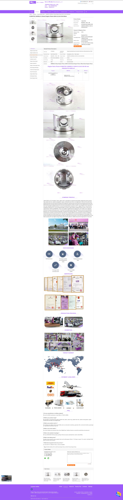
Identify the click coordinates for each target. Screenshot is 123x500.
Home (32, 11)
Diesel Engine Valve (33, 78)
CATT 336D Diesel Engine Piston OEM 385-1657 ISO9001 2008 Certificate (66, 479)
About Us (49, 11)
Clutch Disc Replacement (34, 69)
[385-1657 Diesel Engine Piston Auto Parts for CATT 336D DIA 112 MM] (48, 474)
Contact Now (78, 46)
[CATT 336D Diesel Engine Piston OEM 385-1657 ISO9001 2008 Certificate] (67, 474)
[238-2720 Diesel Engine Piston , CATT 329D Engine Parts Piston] (85, 474)
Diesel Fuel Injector (33, 71)
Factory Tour (56, 11)
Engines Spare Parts (33, 50)
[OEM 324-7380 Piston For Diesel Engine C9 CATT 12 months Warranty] (57, 474)
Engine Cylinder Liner (34, 52)
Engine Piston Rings (33, 57)
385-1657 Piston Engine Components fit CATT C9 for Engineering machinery (76, 479)
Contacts (85, 486)
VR (86, 11)
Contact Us (72, 11)
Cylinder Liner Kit (33, 59)
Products (37, 11)
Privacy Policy (33, 491)
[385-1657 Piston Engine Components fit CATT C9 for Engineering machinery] (76, 474)
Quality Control (64, 11)
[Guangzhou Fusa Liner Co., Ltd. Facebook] (32, 489)
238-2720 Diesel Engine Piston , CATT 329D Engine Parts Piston (85, 479)
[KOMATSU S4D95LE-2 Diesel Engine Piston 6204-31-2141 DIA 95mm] (32, 22)
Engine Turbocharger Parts (35, 65)
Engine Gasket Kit (33, 63)
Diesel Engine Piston (41, 14)
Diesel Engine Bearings (34, 67)
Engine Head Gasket (33, 61)
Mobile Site (34, 495)
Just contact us (45, 498)
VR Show (43, 11)
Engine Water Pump (33, 73)
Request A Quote (79, 11)
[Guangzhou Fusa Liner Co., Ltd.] (36, 2)
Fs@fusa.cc (89, 494)
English (91, 1)
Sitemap (90, 486)
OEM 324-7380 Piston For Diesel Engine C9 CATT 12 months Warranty (57, 479)
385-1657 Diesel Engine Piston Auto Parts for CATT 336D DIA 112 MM (47, 479)
